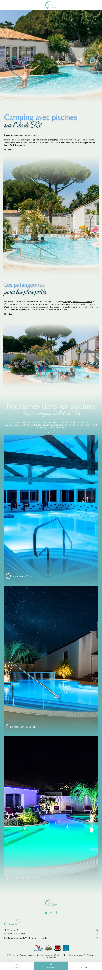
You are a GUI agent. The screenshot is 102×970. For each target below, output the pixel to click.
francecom (49, 955)
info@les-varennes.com (14, 933)
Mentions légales (60, 955)
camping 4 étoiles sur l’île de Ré (77, 301)
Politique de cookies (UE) (77, 955)
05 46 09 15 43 (11, 929)
